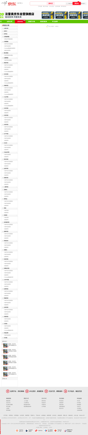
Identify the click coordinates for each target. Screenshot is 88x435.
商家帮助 (27, 415)
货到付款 (44, 400)
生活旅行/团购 (9, 404)
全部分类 (9, 21)
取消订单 (61, 408)
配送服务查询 (27, 404)
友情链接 (43, 415)
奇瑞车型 (6, 316)
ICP (30, 418)
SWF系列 (6, 210)
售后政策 (61, 400)
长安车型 (6, 108)
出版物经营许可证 (45, 421)
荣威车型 (6, 298)
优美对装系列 (7, 50)
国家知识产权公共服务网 (68, 430)
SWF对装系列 (7, 46)
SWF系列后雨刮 (8, 60)
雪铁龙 (5, 189)
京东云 (50, 427)
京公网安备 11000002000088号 (9, 418)
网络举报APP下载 (58, 430)
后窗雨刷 (6, 57)
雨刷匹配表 (43, 21)
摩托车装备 (45, 6)
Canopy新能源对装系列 (9, 48)
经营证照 (44, 423)
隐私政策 (70, 415)
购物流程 (8, 400)
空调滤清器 (6, 36)
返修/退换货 (62, 406)
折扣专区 (20, 21)
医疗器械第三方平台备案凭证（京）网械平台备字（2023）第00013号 (64, 423)
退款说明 (61, 404)
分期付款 (44, 404)
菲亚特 (5, 215)
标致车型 (6, 177)
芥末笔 (5, 337)
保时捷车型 (6, 222)
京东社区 (54, 415)
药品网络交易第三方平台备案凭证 (65, 418)
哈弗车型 (6, 288)
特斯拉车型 (6, 268)
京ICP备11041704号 (22, 418)
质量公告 (65, 415)
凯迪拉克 (6, 240)
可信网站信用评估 (20, 430)
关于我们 (6, 415)
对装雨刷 (6, 41)
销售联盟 (49, 415)
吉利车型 (6, 307)
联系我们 (11, 415)
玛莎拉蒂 (6, 332)
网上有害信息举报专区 (48, 430)
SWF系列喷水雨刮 (8, 55)
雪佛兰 (5, 249)
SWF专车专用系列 (8, 44)
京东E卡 (79, 406)
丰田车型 (6, 115)
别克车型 (6, 259)
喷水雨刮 (6, 53)
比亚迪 (5, 323)
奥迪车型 (6, 62)
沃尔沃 (5, 143)
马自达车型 (6, 152)
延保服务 (79, 404)
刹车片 (5, 31)
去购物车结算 (81, 3)
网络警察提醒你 (29, 430)
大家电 (7, 408)
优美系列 (6, 69)
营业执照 (84, 423)
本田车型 (6, 124)
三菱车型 (6, 186)
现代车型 (6, 159)
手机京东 (38, 415)
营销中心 (33, 415)
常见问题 (8, 406)
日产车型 (6, 133)
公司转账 (44, 406)
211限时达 (26, 402)
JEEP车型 (6, 279)
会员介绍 (8, 402)
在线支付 (44, 402)
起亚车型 (6, 168)
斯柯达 (5, 198)
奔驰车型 (6, 85)
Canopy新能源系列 (8, 71)
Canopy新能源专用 (8, 277)
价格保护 (61, 402)
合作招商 (22, 415)
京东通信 (79, 408)
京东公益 (76, 415)
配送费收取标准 (27, 406)
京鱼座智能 (79, 410)
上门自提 (26, 400)
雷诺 (5, 208)
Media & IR (81, 415)
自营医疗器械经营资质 (51, 418)
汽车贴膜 (40, 6)
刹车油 (5, 33)
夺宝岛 (78, 400)
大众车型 (6, 96)
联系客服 (8, 410)
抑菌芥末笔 (31, 21)
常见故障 (55, 21)
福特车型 (6, 231)
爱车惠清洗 (63, 6)
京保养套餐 (57, 6)
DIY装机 (79, 402)
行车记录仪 (51, 6)
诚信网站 (39, 430)
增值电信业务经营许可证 (44, 425)
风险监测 (60, 415)
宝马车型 (6, 74)
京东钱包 (45, 427)
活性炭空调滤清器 (8, 39)
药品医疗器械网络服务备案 (38, 418)
